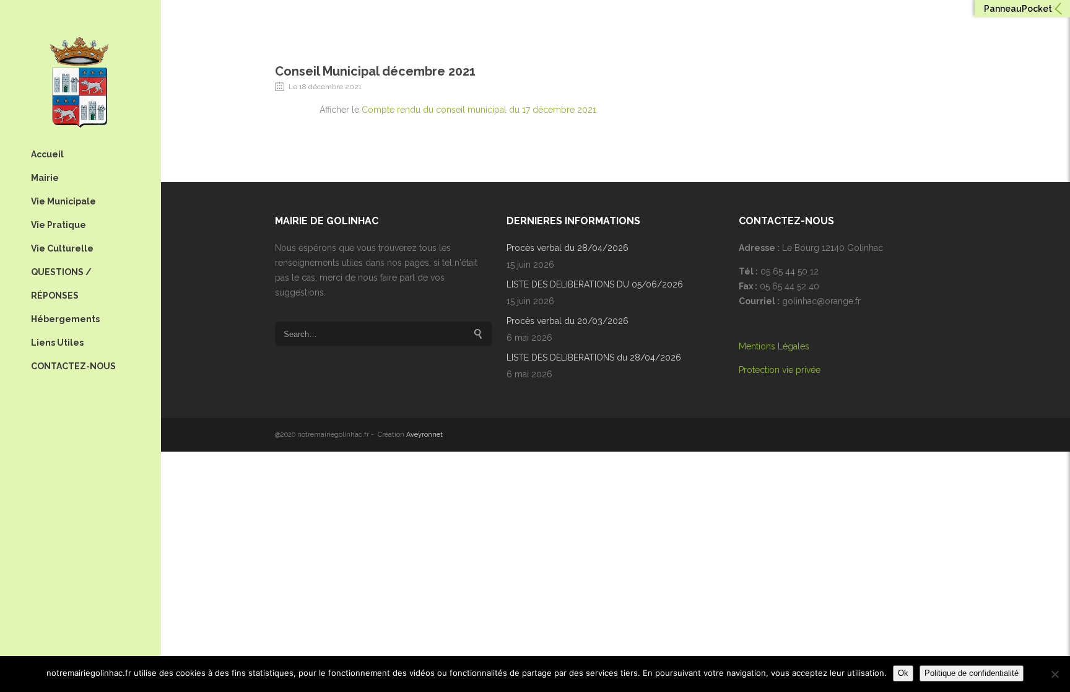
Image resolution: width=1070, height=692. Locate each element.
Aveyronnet (424, 435)
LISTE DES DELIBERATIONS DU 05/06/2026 (595, 284)
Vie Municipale (63, 201)
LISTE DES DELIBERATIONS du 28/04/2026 (594, 357)
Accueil (47, 154)
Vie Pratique (58, 225)
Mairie (45, 178)
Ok (903, 673)
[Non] (1054, 674)
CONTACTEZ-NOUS (73, 366)
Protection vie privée (779, 370)
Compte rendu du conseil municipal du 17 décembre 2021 (479, 110)
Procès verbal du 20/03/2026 (568, 321)
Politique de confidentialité (971, 673)
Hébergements (65, 319)
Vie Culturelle (62, 248)
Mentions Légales (774, 346)
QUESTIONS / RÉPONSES (61, 283)
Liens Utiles (57, 343)
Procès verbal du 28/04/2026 (568, 248)
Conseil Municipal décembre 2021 (375, 71)
